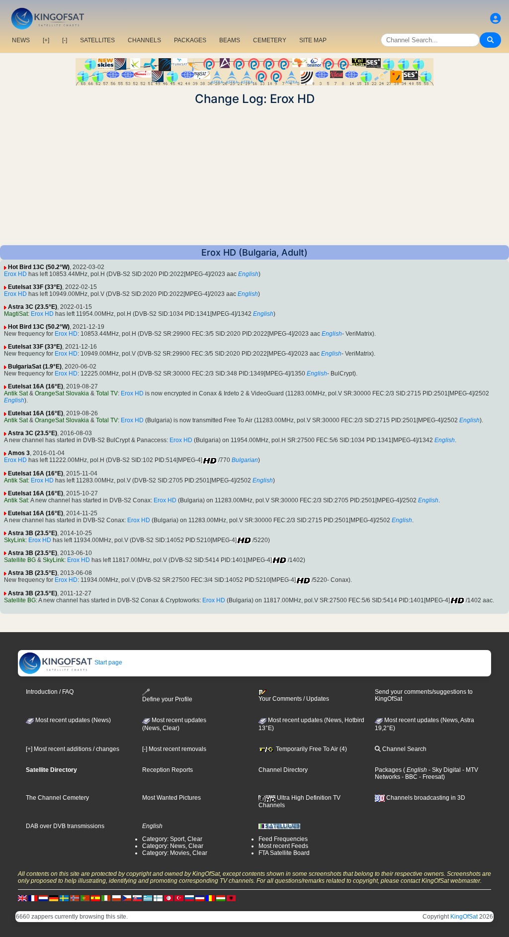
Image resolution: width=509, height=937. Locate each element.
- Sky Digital (444, 769)
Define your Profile (167, 699)
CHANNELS (144, 40)
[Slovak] (137, 898)
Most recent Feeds (283, 846)
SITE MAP (313, 40)
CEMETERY (269, 40)
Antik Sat (16, 393)
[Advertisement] (254, 175)
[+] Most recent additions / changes (72, 749)
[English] (22, 898)
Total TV (107, 393)
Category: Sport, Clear (172, 839)
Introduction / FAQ (50, 691)
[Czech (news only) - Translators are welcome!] (126, 898)
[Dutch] (43, 898)
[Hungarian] (220, 898)
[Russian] (189, 898)
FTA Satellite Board (284, 852)
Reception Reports (167, 769)
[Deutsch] (53, 898)
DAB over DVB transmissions (65, 826)
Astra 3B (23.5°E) (32, 533)
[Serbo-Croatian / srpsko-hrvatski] (199, 898)
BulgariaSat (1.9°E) (35, 366)
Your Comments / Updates (293, 698)
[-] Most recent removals (174, 749)
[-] (64, 40)
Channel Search (403, 749)
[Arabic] (168, 898)
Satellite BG (20, 560)
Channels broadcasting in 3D (425, 797)
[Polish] (116, 898)
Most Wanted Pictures (171, 797)
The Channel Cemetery (57, 797)
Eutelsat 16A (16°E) (35, 386)
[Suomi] (158, 898)
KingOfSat (464, 916)
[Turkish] (178, 898)
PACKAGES (190, 40)
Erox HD (15, 274)
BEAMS (229, 40)
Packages (388, 769)
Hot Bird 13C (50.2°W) (39, 267)
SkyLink (14, 540)
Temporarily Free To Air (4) (310, 749)
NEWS (21, 40)
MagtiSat (16, 313)
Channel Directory (283, 769)
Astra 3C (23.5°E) (32, 306)
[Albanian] (231, 898)
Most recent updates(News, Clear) (174, 724)
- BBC (409, 776)
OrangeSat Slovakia (62, 393)
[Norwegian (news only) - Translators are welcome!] (74, 898)
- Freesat (430, 776)
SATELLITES (97, 40)
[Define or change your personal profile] (495, 18)
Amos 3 (19, 453)
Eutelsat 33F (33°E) (35, 286)
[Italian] (105, 898)
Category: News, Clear (172, 846)
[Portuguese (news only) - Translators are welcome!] (85, 898)
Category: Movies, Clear (174, 852)
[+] (46, 40)
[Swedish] (64, 898)
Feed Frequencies (283, 839)
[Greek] (147, 898)
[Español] (95, 898)
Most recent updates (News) (72, 720)
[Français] (32, 898)
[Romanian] (210, 898)
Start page (107, 662)
